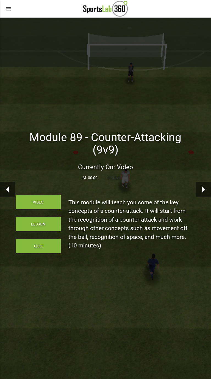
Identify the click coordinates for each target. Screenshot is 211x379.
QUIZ (38, 246)
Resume (113, 178)
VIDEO (38, 202)
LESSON (38, 224)
